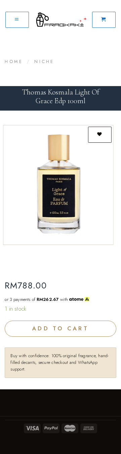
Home (14, 61)
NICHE (44, 61)
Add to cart (60, 328)
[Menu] (17, 20)
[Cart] (104, 20)
